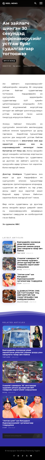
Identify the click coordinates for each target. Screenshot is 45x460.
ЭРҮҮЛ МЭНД (9, 61)
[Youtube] (31, 455)
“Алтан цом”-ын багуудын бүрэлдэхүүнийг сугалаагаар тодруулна (29, 277)
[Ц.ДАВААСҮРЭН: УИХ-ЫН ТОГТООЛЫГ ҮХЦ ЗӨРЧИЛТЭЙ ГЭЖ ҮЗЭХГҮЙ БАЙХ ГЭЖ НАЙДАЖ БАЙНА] (9, 296)
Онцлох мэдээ (22, 302)
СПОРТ (19, 283)
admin (18, 66)
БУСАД (19, 269)
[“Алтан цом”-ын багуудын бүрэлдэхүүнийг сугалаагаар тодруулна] (9, 280)
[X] (26, 455)
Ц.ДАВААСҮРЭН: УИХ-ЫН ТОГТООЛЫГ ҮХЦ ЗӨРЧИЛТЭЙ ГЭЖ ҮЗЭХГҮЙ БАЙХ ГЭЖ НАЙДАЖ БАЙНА (28, 295)
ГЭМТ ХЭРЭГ (21, 253)
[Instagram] (18, 455)
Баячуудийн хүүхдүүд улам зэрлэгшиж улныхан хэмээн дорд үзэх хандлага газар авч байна (29, 246)
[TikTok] (22, 455)
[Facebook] (14, 455)
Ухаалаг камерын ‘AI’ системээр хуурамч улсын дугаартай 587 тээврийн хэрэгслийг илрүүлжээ (28, 262)
